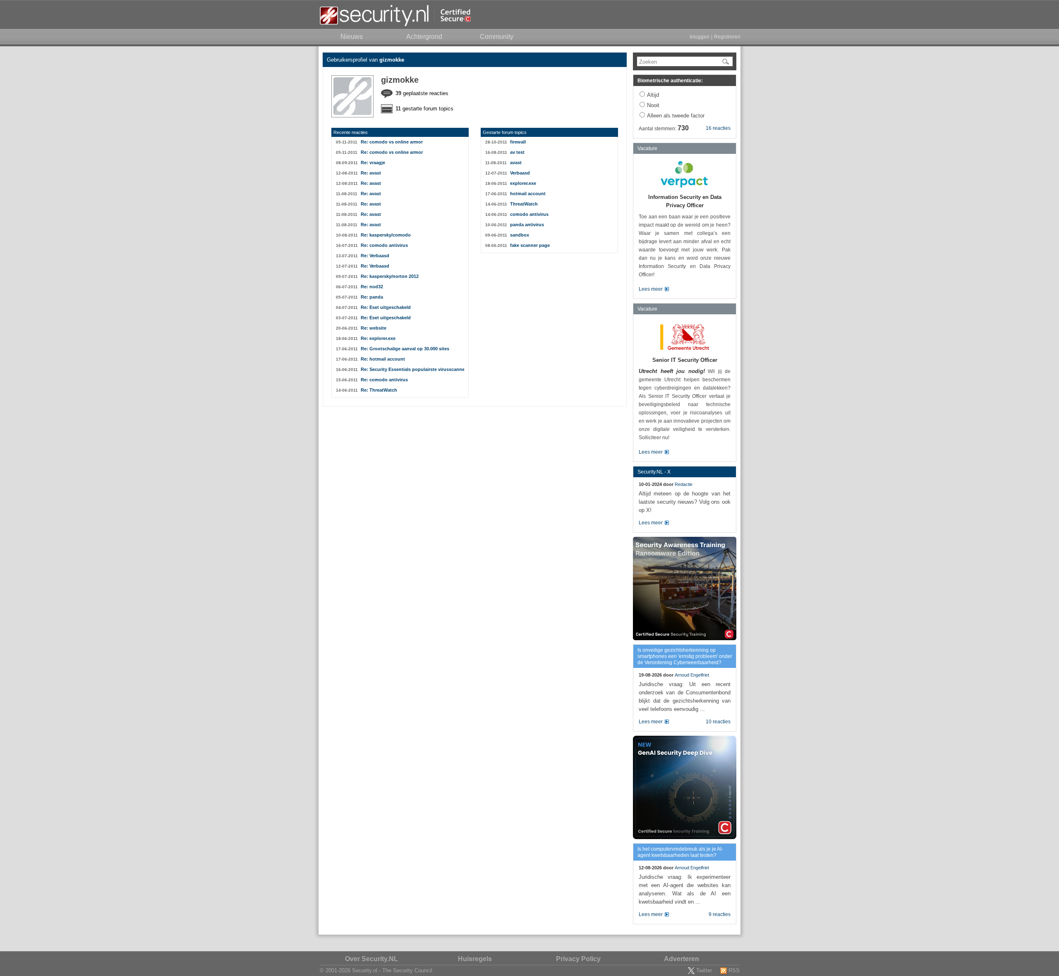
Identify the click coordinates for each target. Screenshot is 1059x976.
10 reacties (718, 722)
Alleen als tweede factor (675, 115)
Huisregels (475, 958)
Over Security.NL (371, 958)
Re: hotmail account (383, 358)
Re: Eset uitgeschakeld (386, 307)
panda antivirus (527, 224)
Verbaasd (520, 172)
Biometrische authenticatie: (670, 81)
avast (516, 162)
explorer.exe (523, 183)
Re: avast (371, 172)
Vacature (647, 148)
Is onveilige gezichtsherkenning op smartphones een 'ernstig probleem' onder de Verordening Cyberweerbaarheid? (684, 656)
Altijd (653, 95)
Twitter (704, 970)
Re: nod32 (372, 286)
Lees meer (651, 289)
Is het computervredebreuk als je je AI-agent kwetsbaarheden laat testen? (680, 852)
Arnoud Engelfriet (692, 674)
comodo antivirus (529, 214)
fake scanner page (530, 245)
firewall (518, 141)
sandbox (519, 234)
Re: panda (372, 296)
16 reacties (718, 128)
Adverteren (681, 958)
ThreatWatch (524, 203)
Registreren (727, 37)
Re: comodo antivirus (384, 245)
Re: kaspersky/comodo (386, 234)
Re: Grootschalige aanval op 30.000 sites (405, 348)
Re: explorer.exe (378, 338)
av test (517, 152)
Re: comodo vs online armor (392, 141)
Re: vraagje (373, 162)
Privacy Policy (578, 958)
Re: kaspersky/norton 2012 (390, 276)
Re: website (373, 327)
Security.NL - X (654, 472)
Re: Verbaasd (375, 255)
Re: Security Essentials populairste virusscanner (412, 369)
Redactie (683, 484)
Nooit (653, 105)
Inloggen (699, 37)
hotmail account (528, 193)
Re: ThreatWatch (379, 390)
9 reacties (720, 914)
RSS (734, 970)
